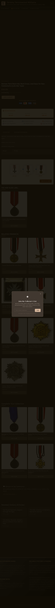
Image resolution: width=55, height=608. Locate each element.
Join (38, 310)
